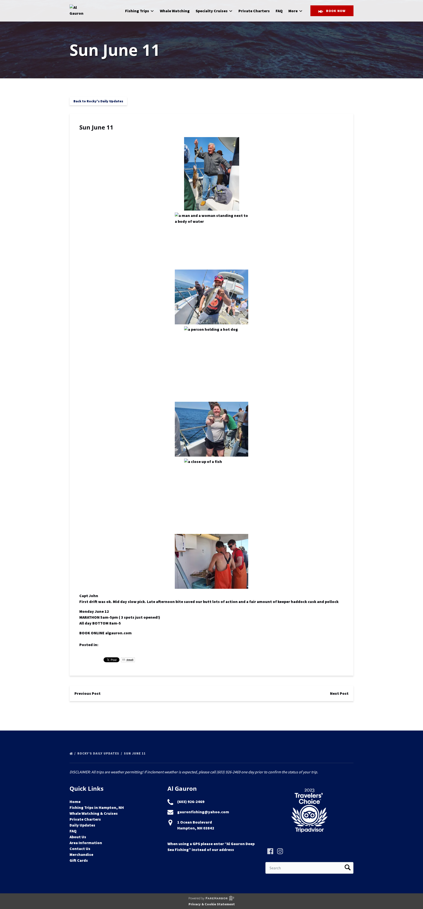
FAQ (279, 10)
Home (75, 801)
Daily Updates (82, 825)
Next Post (339, 693)
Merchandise (81, 854)
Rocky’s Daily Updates (98, 753)
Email (129, 659)
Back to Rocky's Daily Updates (98, 101)
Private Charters (254, 10)
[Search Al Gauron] (347, 868)
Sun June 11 (135, 753)
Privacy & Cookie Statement (211, 904)
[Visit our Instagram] (280, 851)
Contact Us (80, 848)
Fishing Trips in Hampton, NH (97, 807)
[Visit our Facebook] (270, 851)
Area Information (86, 842)
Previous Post (87, 693)
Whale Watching (175, 10)
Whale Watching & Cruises (94, 813)
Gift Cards (79, 860)
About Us (78, 836)
